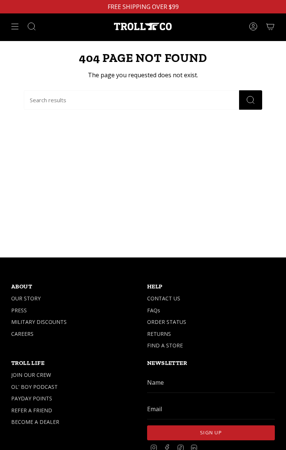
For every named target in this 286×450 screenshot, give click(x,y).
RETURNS (159, 333)
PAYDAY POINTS (31, 398)
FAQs (153, 310)
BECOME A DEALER (35, 421)
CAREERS (22, 333)
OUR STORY (26, 298)
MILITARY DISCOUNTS (39, 321)
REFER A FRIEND (31, 410)
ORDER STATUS (166, 321)
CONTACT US (163, 298)
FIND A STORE (165, 345)
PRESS (19, 310)
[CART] (270, 26)
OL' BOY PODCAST (34, 386)
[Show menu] (14, 26)
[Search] (250, 100)
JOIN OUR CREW (31, 374)
